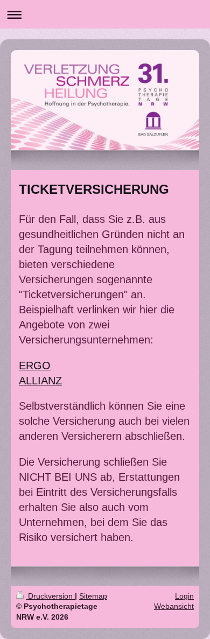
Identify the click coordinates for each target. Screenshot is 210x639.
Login (184, 596)
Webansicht (174, 606)
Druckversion (50, 596)
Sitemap (93, 596)
